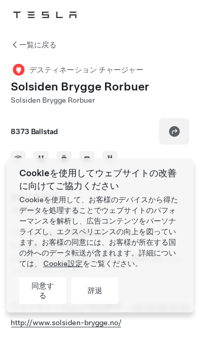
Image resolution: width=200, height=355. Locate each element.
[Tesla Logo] (44, 15)
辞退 (94, 290)
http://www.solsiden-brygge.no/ (66, 322)
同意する (42, 291)
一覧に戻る (38, 44)
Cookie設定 (63, 263)
